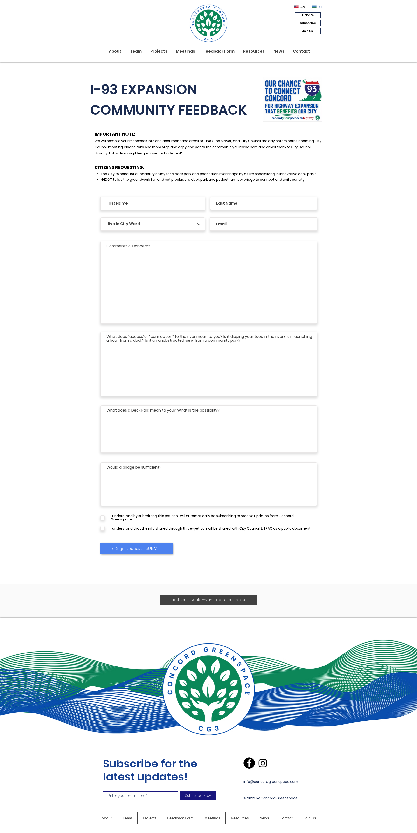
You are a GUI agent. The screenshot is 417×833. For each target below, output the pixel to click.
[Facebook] (249, 763)
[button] (308, 15)
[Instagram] (263, 763)
